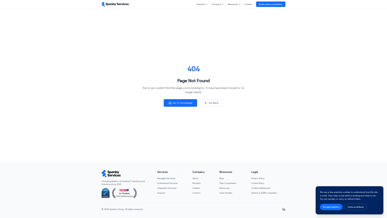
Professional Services (167, 183)
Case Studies (225, 193)
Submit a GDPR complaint (264, 193)
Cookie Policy (257, 183)
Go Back (213, 102)
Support (161, 193)
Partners (196, 183)
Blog (221, 178)
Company (216, 4)
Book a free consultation (270, 4)
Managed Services (166, 178)
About (195, 178)
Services (201, 4)
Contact (248, 4)
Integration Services (166, 188)
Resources (233, 4)
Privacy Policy (258, 178)
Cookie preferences (260, 188)
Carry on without (356, 207)
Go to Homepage (182, 102)
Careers (196, 188)
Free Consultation (227, 183)
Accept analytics (331, 207)
